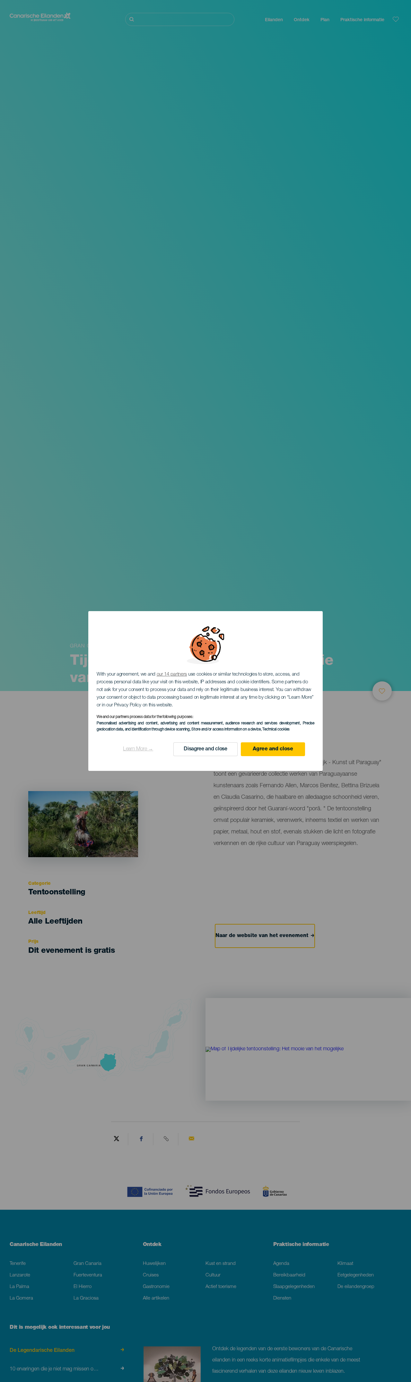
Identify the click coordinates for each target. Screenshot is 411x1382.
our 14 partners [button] (172, 674)
